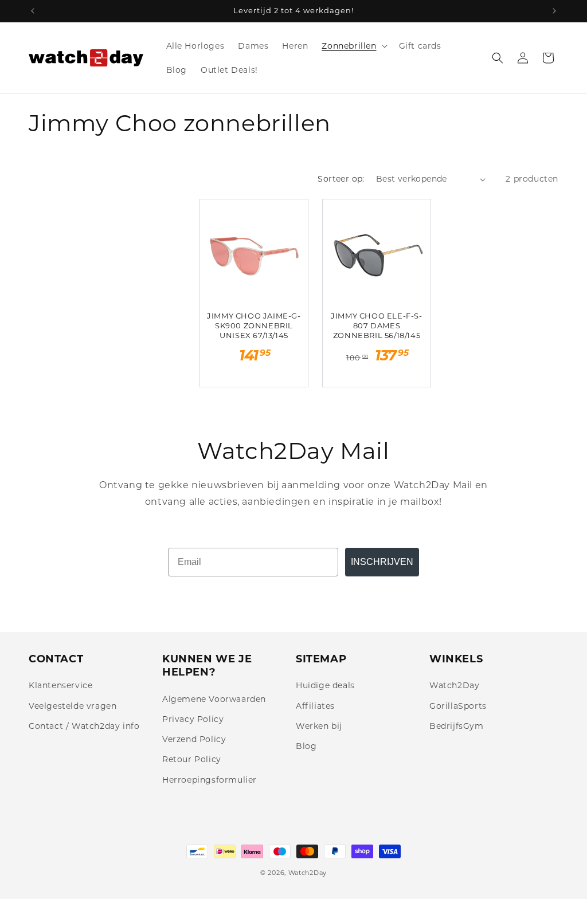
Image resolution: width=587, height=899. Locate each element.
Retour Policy (191, 759)
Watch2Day (454, 685)
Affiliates (315, 706)
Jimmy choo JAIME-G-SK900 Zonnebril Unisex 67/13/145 (253, 325)
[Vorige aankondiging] (32, 11)
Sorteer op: (341, 179)
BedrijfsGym (456, 726)
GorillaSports (458, 706)
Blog (306, 746)
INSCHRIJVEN (382, 562)
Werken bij (319, 726)
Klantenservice (60, 685)
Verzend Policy (194, 739)
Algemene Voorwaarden (214, 699)
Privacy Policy (193, 719)
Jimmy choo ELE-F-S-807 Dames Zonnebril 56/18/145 (376, 325)
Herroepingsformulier (209, 780)
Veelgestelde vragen (72, 706)
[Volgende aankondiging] (554, 11)
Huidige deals (325, 685)
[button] (353, 46)
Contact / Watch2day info (84, 726)
